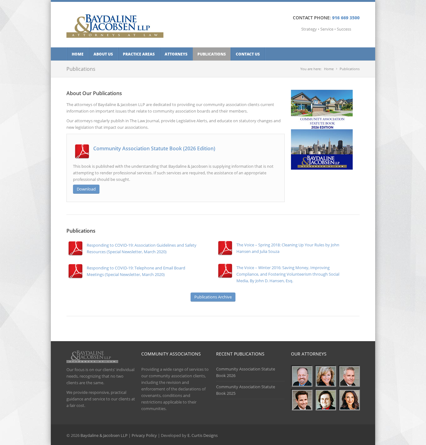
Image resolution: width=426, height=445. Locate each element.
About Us (103, 54)
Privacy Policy (144, 435)
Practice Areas (139, 54)
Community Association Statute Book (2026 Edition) (154, 148)
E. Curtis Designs (202, 435)
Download (86, 189)
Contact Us (248, 54)
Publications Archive (213, 297)
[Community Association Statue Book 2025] (322, 168)
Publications (211, 54)
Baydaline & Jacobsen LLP (104, 435)
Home (78, 54)
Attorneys (176, 54)
